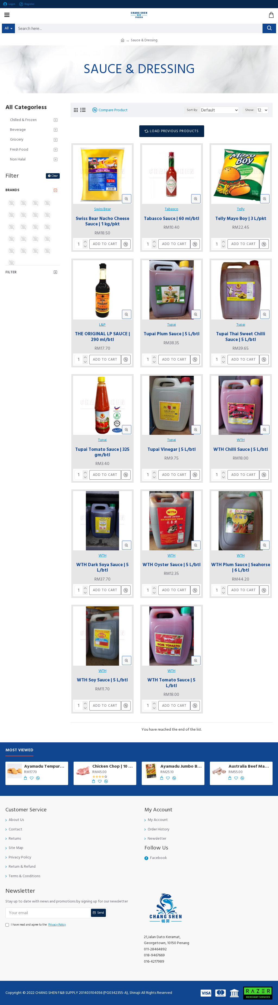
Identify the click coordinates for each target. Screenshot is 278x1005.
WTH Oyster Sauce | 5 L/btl (172, 564)
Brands (12, 190)
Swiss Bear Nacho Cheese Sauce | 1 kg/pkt (102, 221)
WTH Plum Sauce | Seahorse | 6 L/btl (240, 567)
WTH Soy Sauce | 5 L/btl (102, 680)
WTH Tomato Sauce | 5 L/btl (171, 682)
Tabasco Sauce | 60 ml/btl (171, 218)
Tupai (171, 324)
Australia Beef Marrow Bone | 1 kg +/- (250, 766)
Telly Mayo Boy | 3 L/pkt (240, 218)
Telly (241, 209)
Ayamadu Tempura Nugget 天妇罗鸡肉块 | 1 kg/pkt (45, 766)
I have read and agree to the (38, 925)
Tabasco (171, 209)
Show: (249, 110)
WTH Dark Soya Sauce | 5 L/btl (102, 567)
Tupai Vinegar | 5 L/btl (171, 449)
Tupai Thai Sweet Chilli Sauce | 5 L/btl (240, 336)
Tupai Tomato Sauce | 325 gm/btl (102, 452)
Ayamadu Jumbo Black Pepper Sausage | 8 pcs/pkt (181, 766)
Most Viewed (19, 750)
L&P (102, 324)
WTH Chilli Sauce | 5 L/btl (240, 449)
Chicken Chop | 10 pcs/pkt (113, 766)
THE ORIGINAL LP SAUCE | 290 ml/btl (102, 336)
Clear (55, 176)
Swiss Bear (102, 209)
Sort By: (192, 110)
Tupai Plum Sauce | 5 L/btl (172, 334)
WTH (241, 440)
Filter (11, 272)
